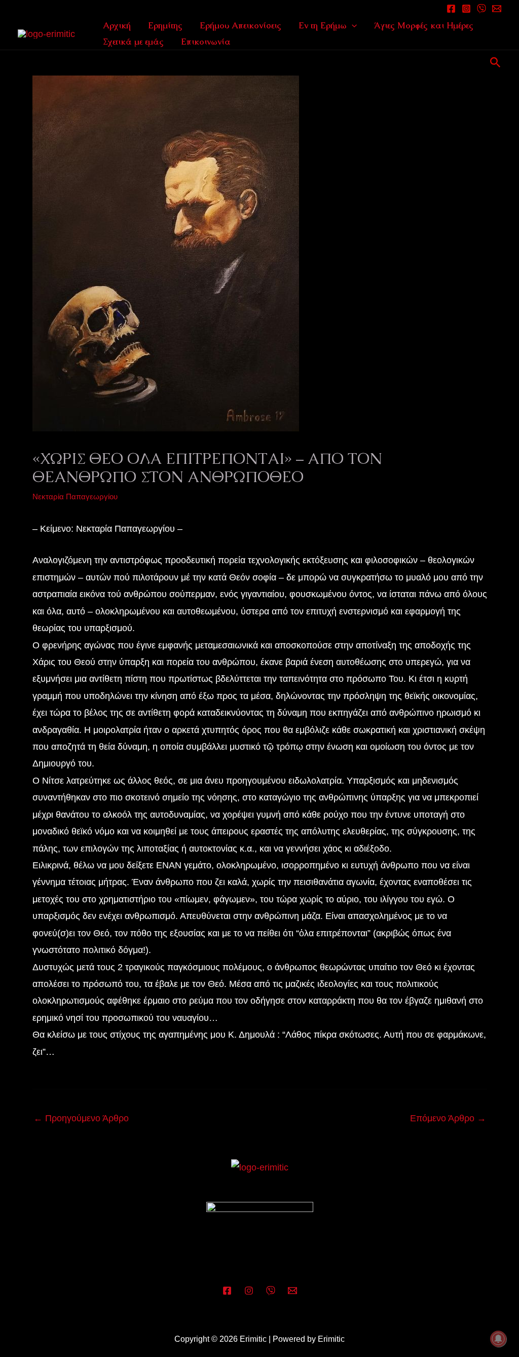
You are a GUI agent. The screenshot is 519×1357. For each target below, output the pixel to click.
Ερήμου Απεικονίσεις (240, 25)
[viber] (481, 8)
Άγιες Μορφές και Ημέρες (423, 25)
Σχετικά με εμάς (133, 41)
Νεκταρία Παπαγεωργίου (75, 496)
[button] (352, 25)
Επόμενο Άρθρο (448, 1118)
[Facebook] (451, 8)
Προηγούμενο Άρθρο (81, 1118)
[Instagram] (466, 8)
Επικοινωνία (206, 41)
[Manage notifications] (498, 1339)
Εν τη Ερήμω (323, 25)
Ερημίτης (165, 25)
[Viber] (270, 1290)
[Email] (496, 8)
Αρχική (117, 25)
